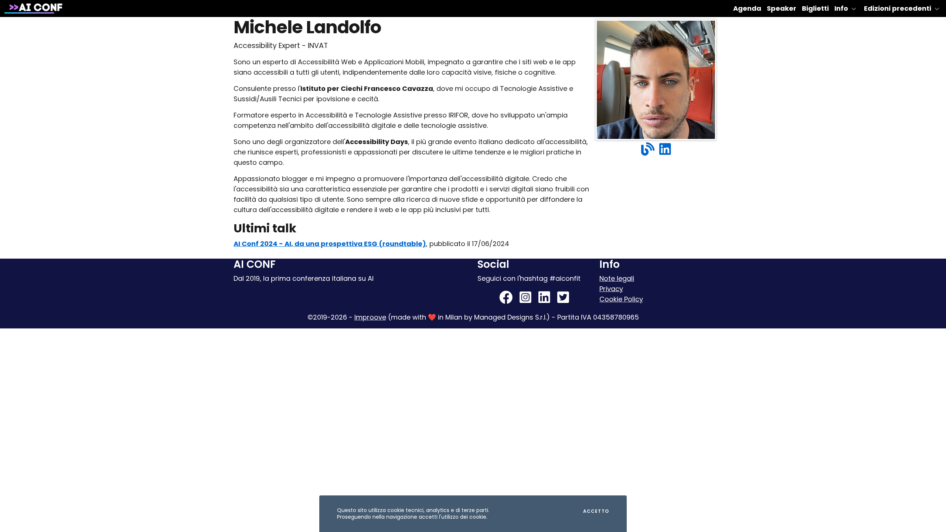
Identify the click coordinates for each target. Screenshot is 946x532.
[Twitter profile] (563, 299)
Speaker (781, 8)
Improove (370, 317)
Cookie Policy (621, 299)
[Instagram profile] (525, 299)
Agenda (747, 8)
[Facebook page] (506, 299)
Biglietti (815, 8)
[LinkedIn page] (544, 299)
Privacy (611, 288)
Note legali (616, 278)
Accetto (596, 511)
